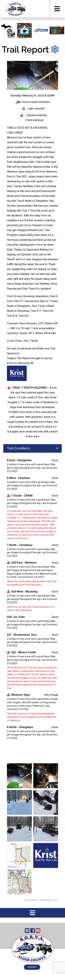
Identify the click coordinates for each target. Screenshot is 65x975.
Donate (32, 967)
